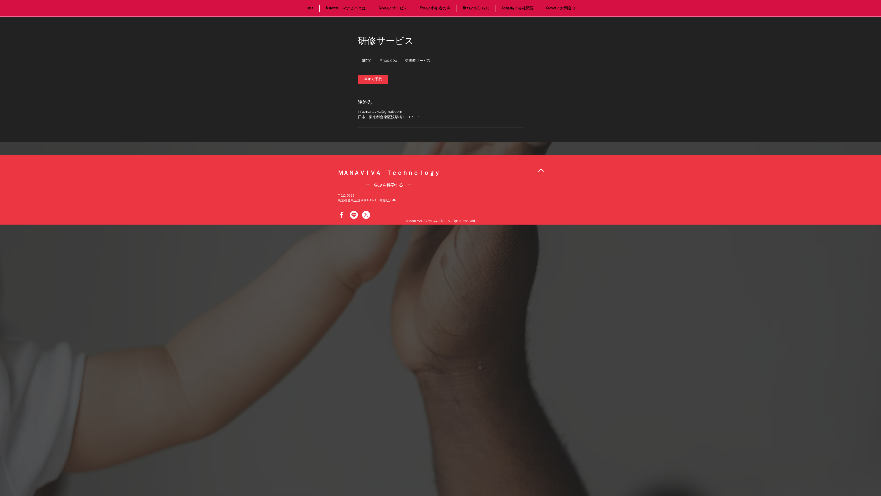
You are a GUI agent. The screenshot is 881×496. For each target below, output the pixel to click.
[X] (366, 215)
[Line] (354, 215)
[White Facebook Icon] (342, 215)
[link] (373, 79)
